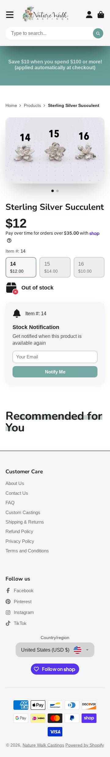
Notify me (55, 371)
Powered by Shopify (84, 745)
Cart (101, 14)
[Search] (98, 33)
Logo (45, 14)
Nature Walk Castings (43, 745)
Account (89, 14)
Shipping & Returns (25, 521)
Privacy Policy (20, 541)
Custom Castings (23, 512)
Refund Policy (19, 531)
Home (11, 105)
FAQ (10, 502)
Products (32, 105)
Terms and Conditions (27, 550)
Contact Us (17, 493)
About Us (15, 483)
